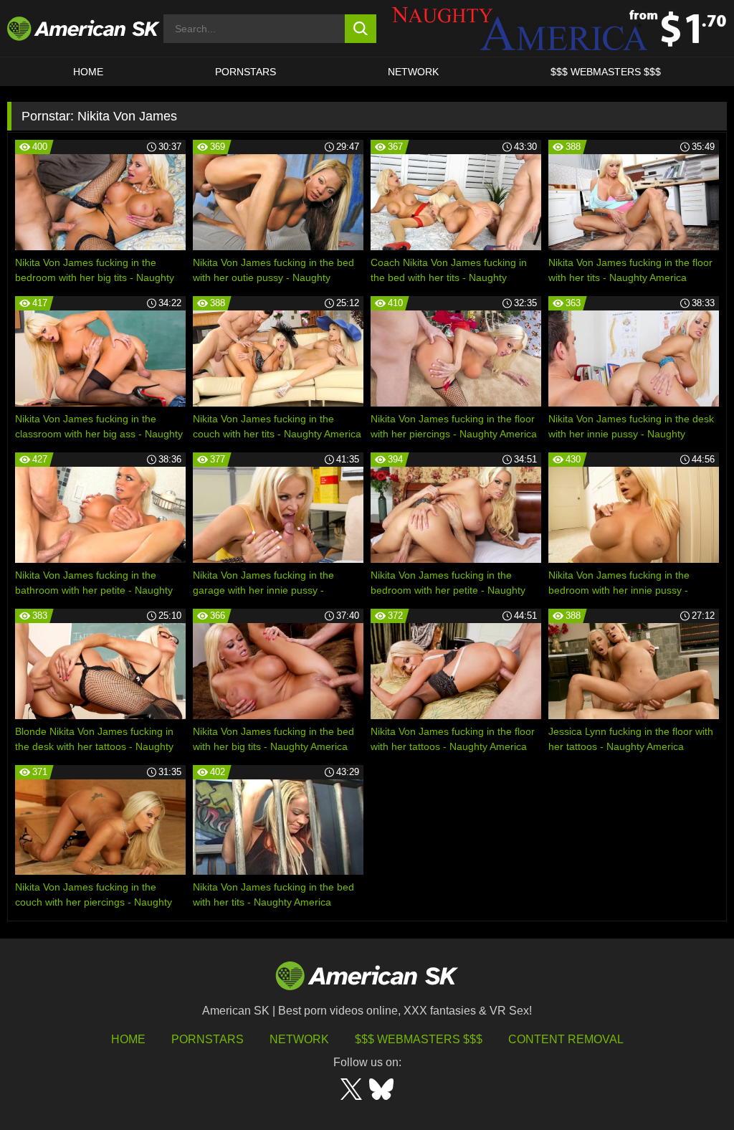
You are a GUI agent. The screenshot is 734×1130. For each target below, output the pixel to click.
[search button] (361, 28)
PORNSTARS (245, 71)
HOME (88, 71)
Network (413, 71)
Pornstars (207, 1039)
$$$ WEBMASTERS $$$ (605, 71)
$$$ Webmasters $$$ (418, 1039)
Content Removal (566, 1039)
